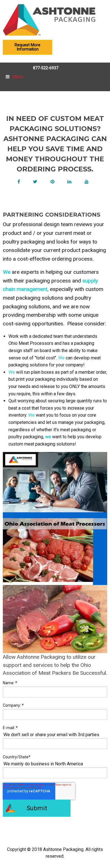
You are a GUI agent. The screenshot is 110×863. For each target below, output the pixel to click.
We (6, 272)
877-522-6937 (45, 68)
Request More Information (27, 47)
